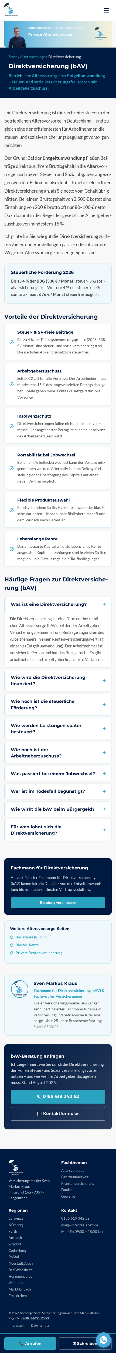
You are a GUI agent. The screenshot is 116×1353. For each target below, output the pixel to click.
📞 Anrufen (30, 1343)
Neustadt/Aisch (21, 1263)
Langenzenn (18, 1218)
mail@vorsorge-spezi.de (79, 1225)
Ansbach (15, 1237)
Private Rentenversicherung (39, 952)
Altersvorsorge (32, 57)
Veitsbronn (17, 1282)
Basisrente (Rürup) (31, 937)
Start (13, 57)
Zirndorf (15, 1244)
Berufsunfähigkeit (74, 1177)
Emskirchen (18, 1296)
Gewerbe (68, 1196)
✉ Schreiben (85, 1343)
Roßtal (14, 1257)
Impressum (17, 1325)
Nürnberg (16, 1225)
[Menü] (106, 10)
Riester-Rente (27, 944)
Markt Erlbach (20, 1289)
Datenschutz (40, 1325)
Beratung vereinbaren (58, 902)
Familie (66, 1190)
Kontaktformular (61, 1113)
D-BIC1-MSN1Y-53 (35, 1318)
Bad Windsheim (21, 1270)
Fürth (13, 1231)
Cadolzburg (17, 1250)
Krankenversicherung (77, 1183)
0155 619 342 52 (61, 1096)
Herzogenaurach (21, 1276)
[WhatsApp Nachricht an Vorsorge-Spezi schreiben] (103, 1340)
